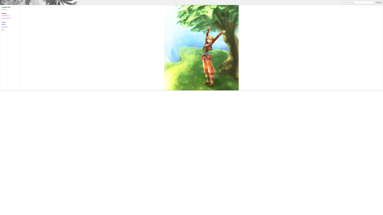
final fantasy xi (6, 18)
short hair (5, 27)
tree (3, 29)
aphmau (4, 9)
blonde (4, 24)
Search (378, 2)
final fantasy (5, 15)
